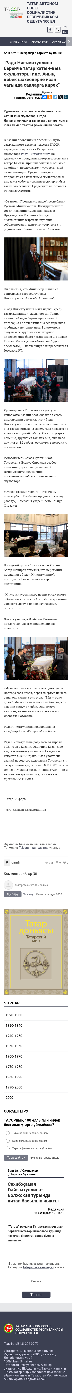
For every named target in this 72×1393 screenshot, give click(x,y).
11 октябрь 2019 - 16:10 (49, 1213)
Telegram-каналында (34, 848)
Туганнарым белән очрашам (30, 1133)
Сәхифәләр (26, 53)
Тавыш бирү (16, 1157)
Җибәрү (12, 894)
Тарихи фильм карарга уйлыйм (32, 1148)
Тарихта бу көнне (49, 53)
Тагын (36, 1294)
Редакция (34, 94)
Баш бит (10, 53)
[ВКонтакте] (44, 97)
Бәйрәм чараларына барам (29, 1140)
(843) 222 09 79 (28, 1344)
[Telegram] (55, 97)
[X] (60, 97)
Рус (65, 27)
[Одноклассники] (49, 97)
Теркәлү (28, 894)
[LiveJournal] (66, 97)
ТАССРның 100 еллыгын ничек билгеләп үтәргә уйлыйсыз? (32, 1122)
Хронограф (39, 41)
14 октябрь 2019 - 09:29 (27, 97)
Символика (18, 41)
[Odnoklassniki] (50, 29)
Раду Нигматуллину (35, 154)
